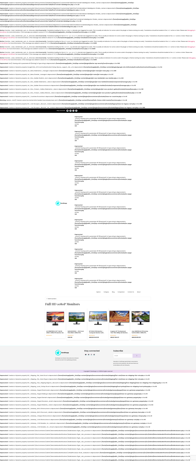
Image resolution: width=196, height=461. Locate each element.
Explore (98, 292)
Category (106, 292)
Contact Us (131, 292)
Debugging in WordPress (7, 38)
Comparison (121, 292)
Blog (113, 292)
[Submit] (137, 356)
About (138, 292)
